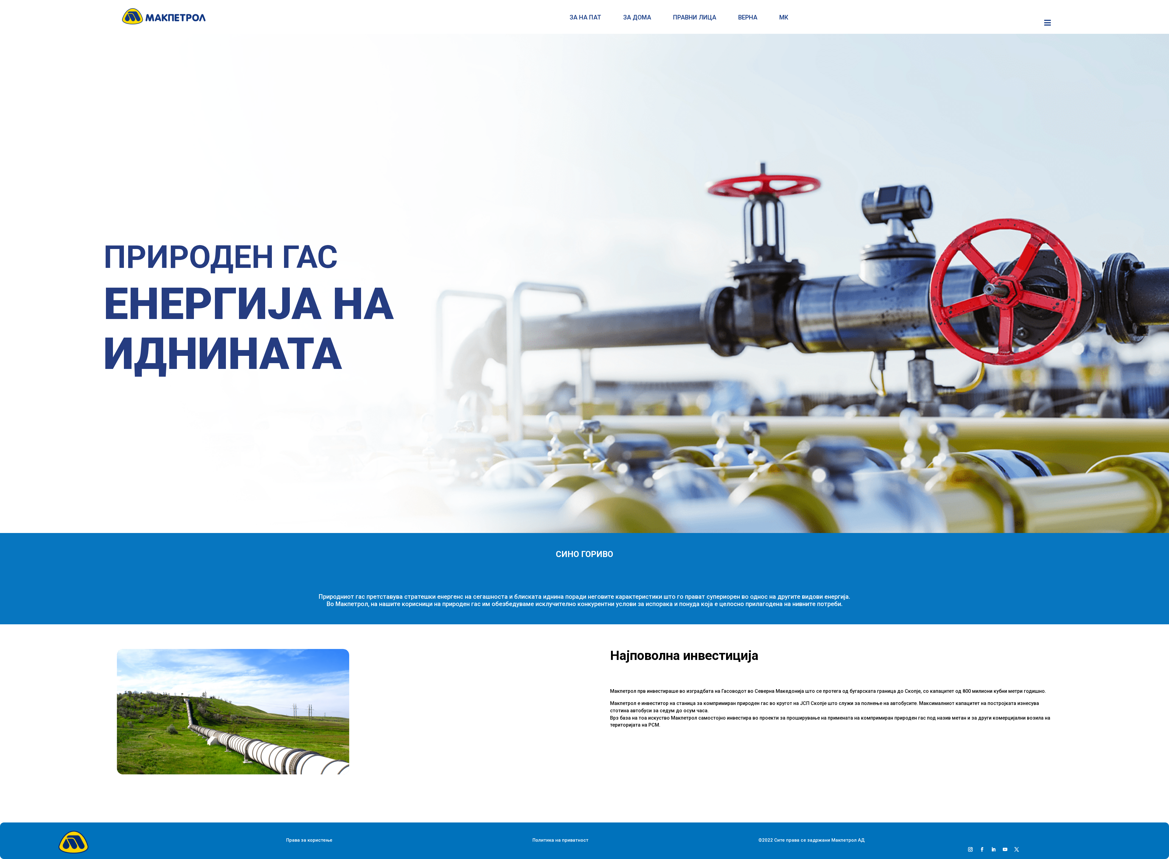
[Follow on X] (1016, 849)
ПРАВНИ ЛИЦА (694, 18)
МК (783, 18)
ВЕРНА (747, 18)
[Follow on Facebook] (981, 849)
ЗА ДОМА (637, 18)
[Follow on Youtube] (1004, 849)
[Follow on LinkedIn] (993, 849)
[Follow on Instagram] (970, 849)
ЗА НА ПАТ (585, 18)
